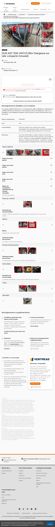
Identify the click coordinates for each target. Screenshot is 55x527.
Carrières (4, 473)
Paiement (21, 480)
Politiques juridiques (26, 513)
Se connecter (35, 3)
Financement (43, 9)
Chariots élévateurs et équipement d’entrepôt (43, 483)
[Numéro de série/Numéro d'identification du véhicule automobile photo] (51, 186)
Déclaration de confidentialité (13, 513)
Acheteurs (21, 471)
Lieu (49, 9)
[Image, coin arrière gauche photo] (51, 165)
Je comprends (50, 524)
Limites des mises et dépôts (25, 478)
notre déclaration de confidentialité (21, 525)
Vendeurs (21, 473)
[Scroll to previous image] (3, 152)
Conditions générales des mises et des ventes (14, 332)
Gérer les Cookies (4, 525)
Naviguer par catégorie (6, 9)
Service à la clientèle (6, 495)
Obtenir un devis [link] (35, 383)
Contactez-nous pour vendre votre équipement (9, 500)
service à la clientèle (20, 90)
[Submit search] (27, 3)
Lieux (3, 497)
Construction (38, 471)
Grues (37, 486)
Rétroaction (4, 503)
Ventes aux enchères (15, 9)
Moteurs (38, 480)
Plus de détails (34, 326)
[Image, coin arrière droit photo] (51, 172)
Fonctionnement (25, 9)
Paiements (7, 349)
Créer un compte (46, 3)
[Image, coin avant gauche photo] (51, 158)
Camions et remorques (41, 475)
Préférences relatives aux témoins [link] (40, 513)
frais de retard (14, 344)
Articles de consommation (41, 473)
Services (35, 9)
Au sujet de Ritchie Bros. (7, 471)
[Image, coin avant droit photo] (51, 179)
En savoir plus (37, 387)
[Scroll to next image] (52, 152)
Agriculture (38, 478)
